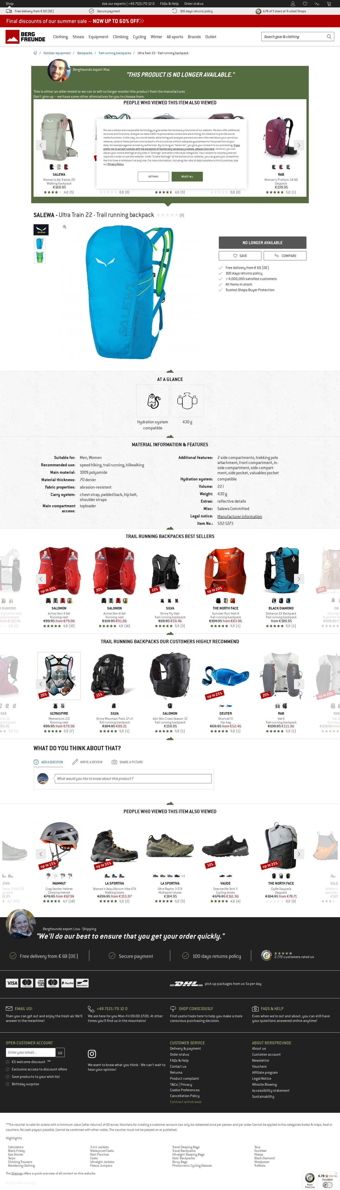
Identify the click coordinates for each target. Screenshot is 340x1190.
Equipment (98, 36)
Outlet (210, 36)
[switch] (327, 1185)
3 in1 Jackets (99, 1147)
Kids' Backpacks (183, 1158)
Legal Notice (261, 1078)
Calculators (15, 1147)
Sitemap (17, 1173)
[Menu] (336, 1174)
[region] (171, 154)
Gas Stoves (15, 1154)
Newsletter (260, 1060)
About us (259, 1048)
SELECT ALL (187, 176)
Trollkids (259, 1165)
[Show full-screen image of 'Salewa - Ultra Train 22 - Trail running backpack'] (64, 227)
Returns (176, 1072)
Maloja (258, 1154)
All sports (175, 36)
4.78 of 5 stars (284, 11)
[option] (131, 292)
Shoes (78, 36)
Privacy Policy (116, 164)
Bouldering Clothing (21, 1165)
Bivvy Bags (179, 1162)
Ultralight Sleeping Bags (188, 1154)
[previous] (41, 145)
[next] (299, 145)
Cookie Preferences (185, 1090)
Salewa (44, 215)
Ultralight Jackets (102, 1162)
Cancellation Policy (185, 1096)
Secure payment (108, 11)
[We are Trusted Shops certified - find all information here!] (266, 955)
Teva (257, 1147)
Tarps (11, 1158)
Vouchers (259, 1066)
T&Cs (174, 1084)
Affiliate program (265, 1072)
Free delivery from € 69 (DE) (34, 11)
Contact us (178, 1066)
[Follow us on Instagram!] (95, 1055)
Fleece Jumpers (101, 1165)
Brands (194, 36)
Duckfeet (260, 1151)
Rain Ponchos (99, 1154)
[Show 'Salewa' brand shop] (41, 230)
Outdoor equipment (57, 53)
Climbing (120, 36)
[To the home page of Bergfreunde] (27, 36)
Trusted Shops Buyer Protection (250, 290)
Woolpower (261, 1162)
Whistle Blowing (264, 1084)
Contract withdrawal (185, 1102)
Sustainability (263, 1096)
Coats (94, 1158)
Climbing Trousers (20, 1162)
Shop (10, 3)
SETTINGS (153, 176)
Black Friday (16, 1151)
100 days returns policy (196, 11)
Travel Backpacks (184, 1151)
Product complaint (184, 1078)
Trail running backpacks (115, 53)
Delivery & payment (185, 1048)
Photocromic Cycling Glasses (192, 1165)
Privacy (186, 1084)
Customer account (266, 1054)
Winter (156, 36)
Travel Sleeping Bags (186, 1147)
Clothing (60, 36)
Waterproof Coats (102, 1151)
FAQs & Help (179, 1060)
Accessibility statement (271, 1090)
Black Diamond (264, 1158)
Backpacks (84, 53)
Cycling (139, 36)
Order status (179, 1054)
